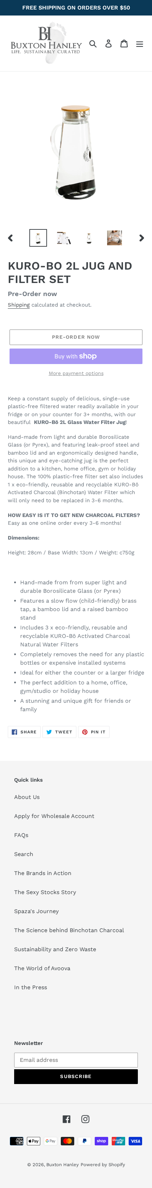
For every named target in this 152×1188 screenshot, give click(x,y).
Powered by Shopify (103, 1164)
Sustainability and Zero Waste (55, 949)
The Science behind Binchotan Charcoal (69, 930)
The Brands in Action (42, 873)
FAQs (21, 835)
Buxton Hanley (62, 1164)
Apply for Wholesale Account (54, 816)
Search (23, 854)
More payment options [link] (76, 373)
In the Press (30, 987)
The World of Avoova (42, 968)
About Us (27, 797)
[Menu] (139, 43)
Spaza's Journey (36, 911)
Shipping (19, 305)
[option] (38, 237)
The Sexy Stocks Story (45, 892)
